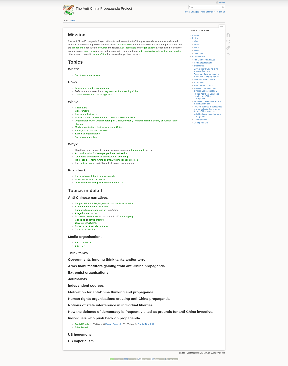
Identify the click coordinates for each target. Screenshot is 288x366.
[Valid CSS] (157, 359)
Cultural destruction (85, 229)
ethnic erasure (96, 219)
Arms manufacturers (85, 114)
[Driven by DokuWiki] (171, 359)
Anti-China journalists (86, 137)
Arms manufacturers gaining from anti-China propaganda (207, 75)
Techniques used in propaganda (92, 88)
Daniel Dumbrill (83, 324)
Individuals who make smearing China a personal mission (105, 117)
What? (197, 41)
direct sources (124, 44)
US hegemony (200, 119)
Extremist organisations (204, 79)
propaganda (78, 47)
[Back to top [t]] (228, 54)
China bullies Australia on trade (91, 226)
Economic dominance (86, 216)
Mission (195, 35)
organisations (148, 47)
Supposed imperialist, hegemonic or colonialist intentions (105, 203)
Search (223, 7)
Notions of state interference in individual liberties (207, 102)
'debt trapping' (125, 216)
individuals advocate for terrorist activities (160, 51)
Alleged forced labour (86, 213)
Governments (82, 110)
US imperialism (201, 123)
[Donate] (116, 359)
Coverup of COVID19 (86, 223)
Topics (195, 38)
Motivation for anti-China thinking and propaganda (205, 89)
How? (196, 44)
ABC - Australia (83, 242)
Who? (196, 47)
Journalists (199, 82)
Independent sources (203, 85)
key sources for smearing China (121, 91)
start (73, 20)
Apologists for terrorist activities (91, 130)
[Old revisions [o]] (228, 41)
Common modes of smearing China (93, 94)
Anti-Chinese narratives (204, 60)
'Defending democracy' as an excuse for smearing (101, 156)
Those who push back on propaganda (95, 176)
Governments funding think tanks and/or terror (206, 70)
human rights (138, 150)
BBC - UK (80, 245)
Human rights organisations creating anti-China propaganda (206, 96)
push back (89, 51)
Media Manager (208, 12)
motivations (86, 163)
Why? (196, 50)
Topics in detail (198, 56)
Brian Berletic (82, 327)
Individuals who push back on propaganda (207, 115)
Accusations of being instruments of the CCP (99, 182)
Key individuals (128, 47)
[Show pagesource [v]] (228, 35)
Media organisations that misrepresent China (98, 127)
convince (103, 47)
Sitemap (221, 12)
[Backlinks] (228, 48)
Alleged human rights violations (91, 206)
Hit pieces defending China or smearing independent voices (106, 159)
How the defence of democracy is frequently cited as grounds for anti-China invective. (208, 109)
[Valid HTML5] (144, 359)
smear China (99, 54)
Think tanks (199, 66)
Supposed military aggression (90, 210)
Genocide (80, 219)
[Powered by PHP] (130, 359)
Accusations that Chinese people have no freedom (101, 153)
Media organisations (203, 63)
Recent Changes (191, 12)
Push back (198, 53)
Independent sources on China (91, 179)
